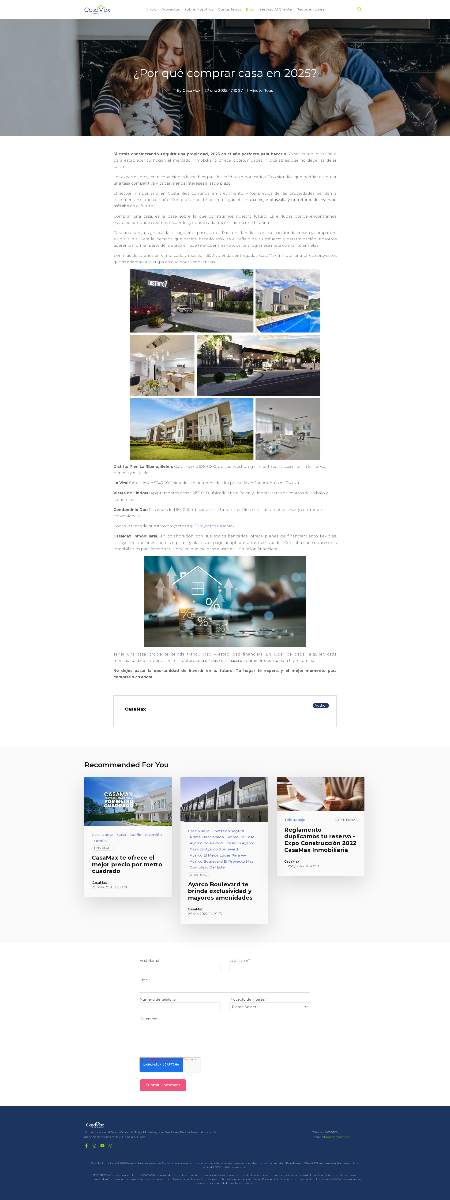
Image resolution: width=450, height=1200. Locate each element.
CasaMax (191, 90)
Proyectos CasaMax (215, 526)
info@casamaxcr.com (336, 1137)
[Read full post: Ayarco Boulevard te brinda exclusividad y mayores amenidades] (224, 799)
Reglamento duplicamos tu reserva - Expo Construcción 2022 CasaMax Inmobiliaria (320, 839)
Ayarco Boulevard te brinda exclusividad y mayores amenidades (220, 891)
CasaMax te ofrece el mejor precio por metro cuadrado (127, 864)
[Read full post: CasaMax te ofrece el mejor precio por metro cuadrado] (128, 801)
